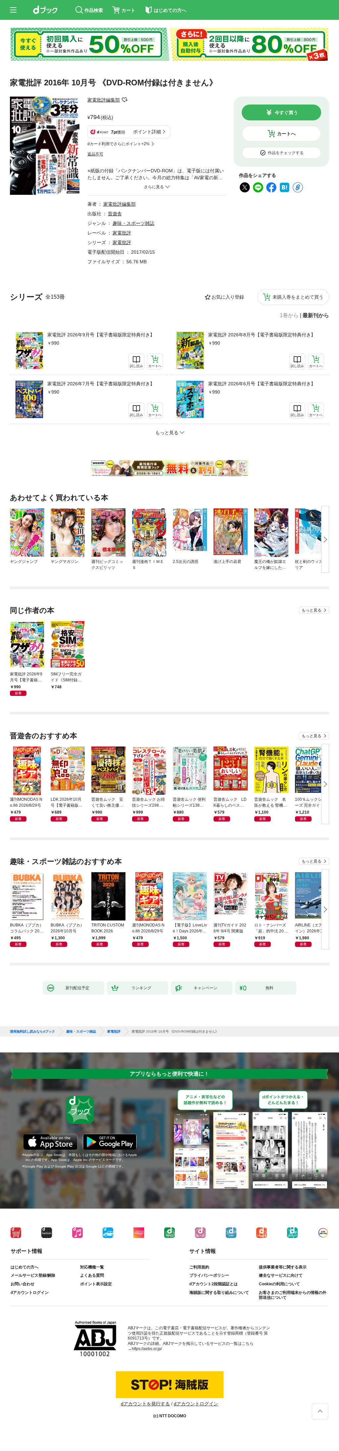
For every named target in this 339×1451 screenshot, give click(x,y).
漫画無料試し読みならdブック (32, 1031)
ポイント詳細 (147, 131)
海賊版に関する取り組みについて (219, 1292)
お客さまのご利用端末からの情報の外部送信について (292, 1295)
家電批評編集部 (103, 100)
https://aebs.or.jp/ (147, 1348)
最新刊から (316, 315)
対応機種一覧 (92, 1267)
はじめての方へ (24, 1267)
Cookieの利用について (279, 1284)
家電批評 (122, 232)
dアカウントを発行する (145, 1403)
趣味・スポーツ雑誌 (133, 223)
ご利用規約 (199, 1267)
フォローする (124, 100)
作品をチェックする (286, 152)
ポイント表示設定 (96, 1284)
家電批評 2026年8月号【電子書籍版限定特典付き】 (261, 334)
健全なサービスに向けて (281, 1275)
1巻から (289, 315)
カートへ (286, 133)
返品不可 (95, 154)
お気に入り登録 (228, 297)
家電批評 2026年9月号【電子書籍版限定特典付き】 (101, 334)
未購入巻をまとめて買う (297, 297)
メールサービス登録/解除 (33, 1275)
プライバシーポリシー (209, 1275)
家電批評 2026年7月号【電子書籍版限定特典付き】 (101, 383)
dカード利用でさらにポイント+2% (118, 144)
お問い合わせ (22, 1284)
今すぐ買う (286, 112)
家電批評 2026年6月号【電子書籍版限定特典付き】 (261, 383)
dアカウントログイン (30, 1292)
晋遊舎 (115, 213)
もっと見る (311, 610)
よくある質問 (92, 1275)
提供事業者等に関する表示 (283, 1267)
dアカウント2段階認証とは (213, 1284)
